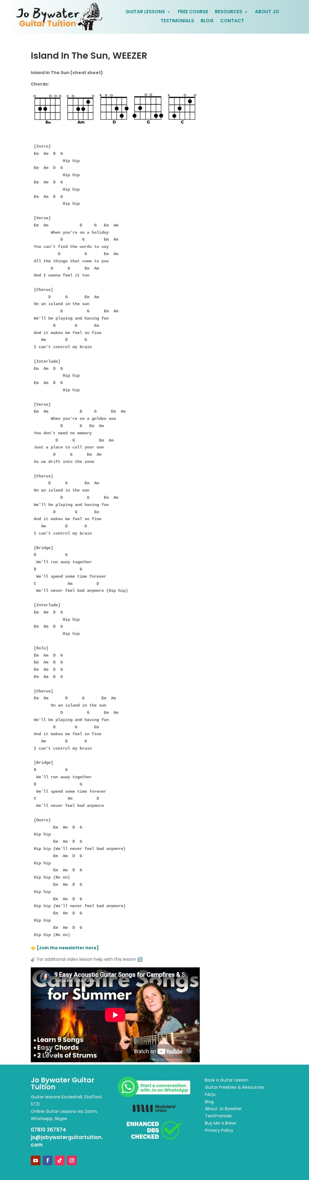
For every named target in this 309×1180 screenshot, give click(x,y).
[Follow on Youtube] (35, 1160)
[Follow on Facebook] (48, 1160)
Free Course (193, 12)
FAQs (210, 1094)
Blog (207, 21)
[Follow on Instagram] (72, 1160)
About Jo (267, 12)
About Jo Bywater (223, 1109)
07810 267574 (48, 1129)
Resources (228, 12)
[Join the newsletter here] (68, 948)
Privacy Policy (219, 1130)
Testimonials (177, 21)
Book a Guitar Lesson (226, 1080)
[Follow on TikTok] (60, 1160)
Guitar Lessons (145, 12)
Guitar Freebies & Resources (234, 1087)
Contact (232, 21)
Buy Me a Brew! (220, 1123)
